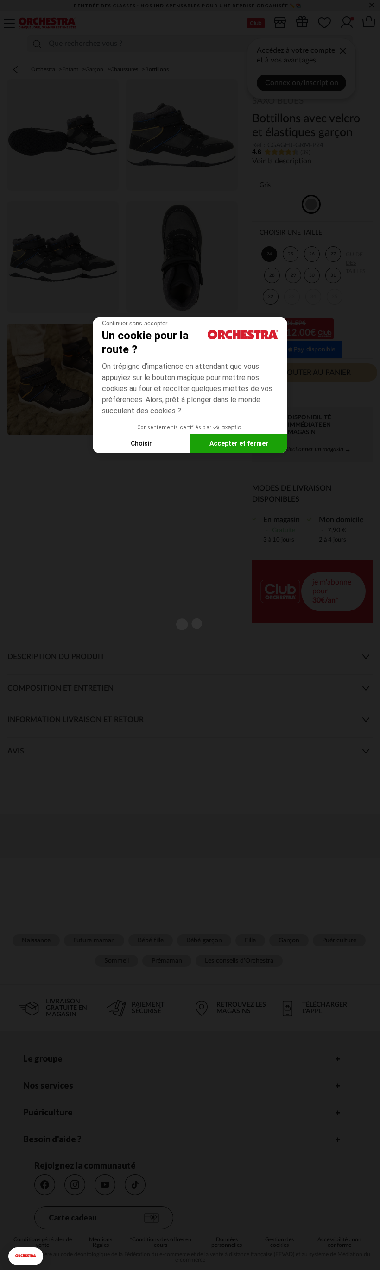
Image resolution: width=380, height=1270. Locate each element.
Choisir (141, 443)
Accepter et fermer (238, 443)
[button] (25, 1256)
